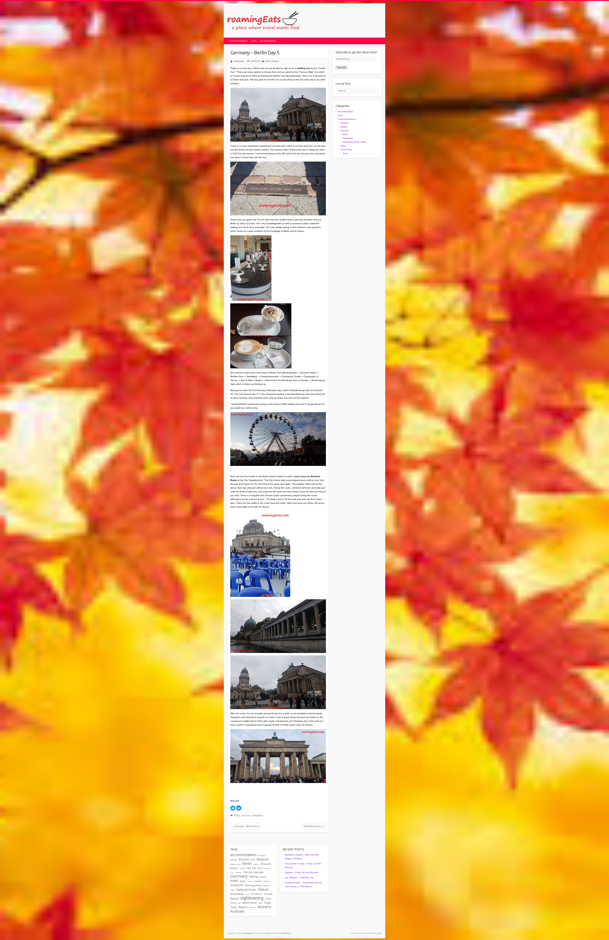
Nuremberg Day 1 (314, 826)
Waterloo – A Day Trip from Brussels (301, 872)
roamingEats (238, 61)
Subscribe (341, 67)
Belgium (344, 127)
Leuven (258, 881)
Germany (275, 61)
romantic (268, 894)
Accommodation (268, 41)
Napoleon (265, 886)
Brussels (266, 863)
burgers (234, 868)
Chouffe (242, 868)
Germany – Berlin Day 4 (245, 826)
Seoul (345, 153)
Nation (232, 890)
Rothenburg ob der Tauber (354, 142)
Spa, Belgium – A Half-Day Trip (299, 877)
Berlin (267, 61)
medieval (266, 881)
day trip (251, 868)
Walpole (243, 907)
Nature (263, 889)
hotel (234, 881)
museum (236, 885)
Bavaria (244, 859)
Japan (343, 146)
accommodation (243, 855)
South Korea (346, 149)
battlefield (233, 860)
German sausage (253, 872)
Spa (239, 903)
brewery (256, 864)
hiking (253, 876)
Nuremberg (348, 138)
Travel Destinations (238, 41)
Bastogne (261, 855)
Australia (344, 123)
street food (249, 902)
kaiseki (250, 881)
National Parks (246, 889)
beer (253, 859)
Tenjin (260, 903)
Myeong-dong (253, 885)
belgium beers (235, 864)
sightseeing (257, 815)
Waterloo (252, 907)
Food (253, 41)
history (263, 877)
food (259, 868)
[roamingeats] (264, 21)
